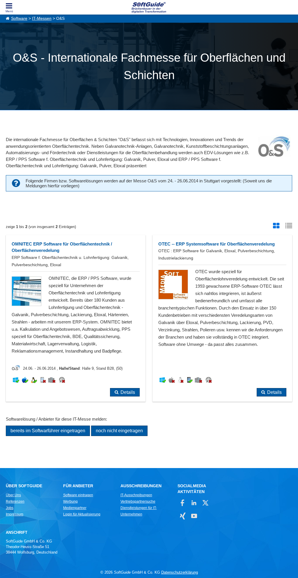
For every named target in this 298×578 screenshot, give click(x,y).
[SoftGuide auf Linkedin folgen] (194, 503)
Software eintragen (78, 495)
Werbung (70, 501)
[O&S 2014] (273, 148)
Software (19, 18)
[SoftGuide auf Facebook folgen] (183, 503)
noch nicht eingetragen (119, 430)
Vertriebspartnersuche (137, 501)
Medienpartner (74, 508)
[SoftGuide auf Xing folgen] (183, 516)
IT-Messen (42, 18)
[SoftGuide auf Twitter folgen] (205, 503)
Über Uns (13, 495)
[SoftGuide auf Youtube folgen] (194, 516)
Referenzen (15, 501)
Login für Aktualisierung (81, 514)
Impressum (14, 514)
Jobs (9, 508)
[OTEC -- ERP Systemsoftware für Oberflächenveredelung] (222, 318)
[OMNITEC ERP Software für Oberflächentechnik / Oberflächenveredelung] (76, 318)
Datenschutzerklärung (179, 572)
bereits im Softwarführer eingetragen (47, 430)
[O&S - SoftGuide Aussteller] (17, 368)
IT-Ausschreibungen (136, 495)
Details (127, 392)
